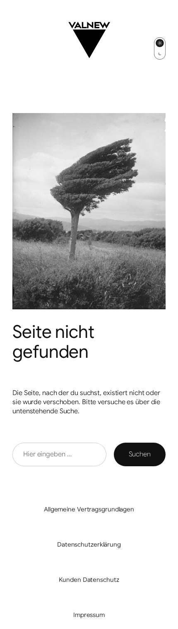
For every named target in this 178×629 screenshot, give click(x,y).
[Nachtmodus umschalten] (160, 48)
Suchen (140, 454)
